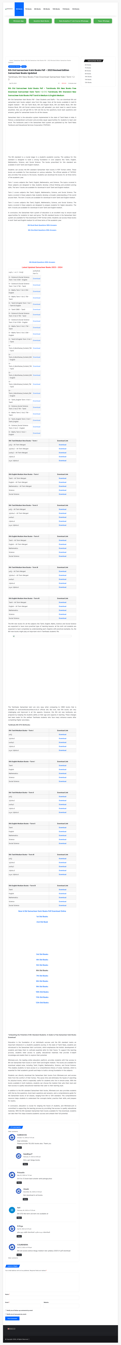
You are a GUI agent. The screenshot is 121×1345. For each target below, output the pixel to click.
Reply (19, 1147)
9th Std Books (42, 986)
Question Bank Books (41, 21)
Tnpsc (24, 66)
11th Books (65, 9)
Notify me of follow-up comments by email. (20, 1310)
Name (7, 1294)
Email (7, 1302)
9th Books (46, 9)
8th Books (37, 9)
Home (11, 60)
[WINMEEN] (9, 9)
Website (46, 1302)
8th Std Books (42, 981)
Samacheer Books (19, 60)
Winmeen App (18, 21)
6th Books (19, 9)
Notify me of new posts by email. (17, 1314)
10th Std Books (42, 992)
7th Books (28, 9)
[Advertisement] (60, 40)
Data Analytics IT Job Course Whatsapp (73, 21)
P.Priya (20, 1226)
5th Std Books (42, 965)
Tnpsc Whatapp (103, 21)
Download (36, 278)
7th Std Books (42, 976)
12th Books (75, 9)
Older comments (13, 1131)
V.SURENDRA (22, 1245)
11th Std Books (42, 997)
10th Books (56, 9)
